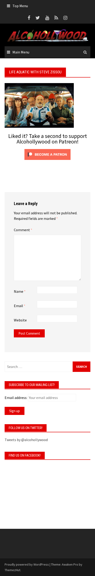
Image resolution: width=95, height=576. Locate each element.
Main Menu (20, 52)
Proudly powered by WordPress (27, 564)
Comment (23, 229)
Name (20, 291)
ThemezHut (12, 570)
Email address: (16, 397)
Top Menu (20, 5)
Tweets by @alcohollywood (26, 439)
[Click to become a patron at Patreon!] (47, 154)
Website (20, 320)
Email (19, 305)
